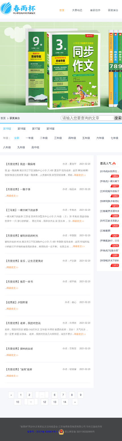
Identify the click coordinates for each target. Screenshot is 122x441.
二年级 (44, 138)
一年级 (29, 138)
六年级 (100, 138)
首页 (61, 10)
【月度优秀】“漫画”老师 (18, 369)
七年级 (114, 138)
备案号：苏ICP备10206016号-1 (42, 431)
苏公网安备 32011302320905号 (79, 431)
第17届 (36, 128)
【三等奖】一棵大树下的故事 (21, 210)
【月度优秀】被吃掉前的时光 (21, 235)
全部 (16, 138)
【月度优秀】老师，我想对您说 (23, 323)
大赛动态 (77, 10)
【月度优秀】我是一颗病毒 (20, 164)
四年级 (72, 138)
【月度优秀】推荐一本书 (19, 281)
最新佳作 (95, 10)
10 (17, 402)
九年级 (21, 147)
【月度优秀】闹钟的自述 (19, 348)
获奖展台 (113, 10)
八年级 (7, 147)
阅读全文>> (80, 174)
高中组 (35, 147)
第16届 (50, 128)
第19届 (7, 128)
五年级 (86, 138)
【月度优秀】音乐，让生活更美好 (24, 261)
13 (54, 402)
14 (64, 402)
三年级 (58, 138)
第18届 (22, 128)
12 (44, 402)
